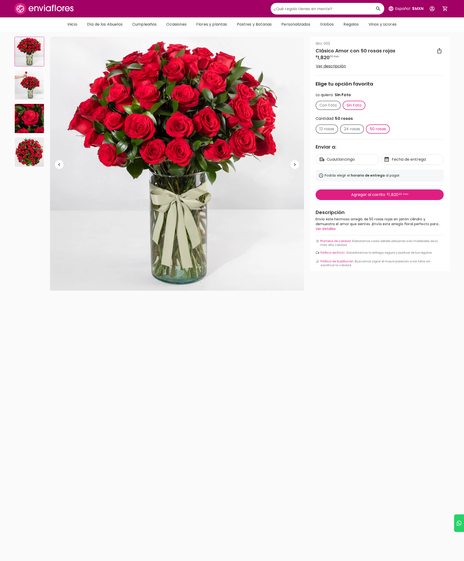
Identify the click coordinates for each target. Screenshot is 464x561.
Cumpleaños (144, 24)
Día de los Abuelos (105, 24)
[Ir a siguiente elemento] (294, 164)
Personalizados (295, 24)
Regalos (351, 24)
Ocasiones (176, 24)
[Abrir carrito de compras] (445, 8)
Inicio (72, 24)
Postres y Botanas (254, 24)
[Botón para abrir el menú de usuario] (432, 9)
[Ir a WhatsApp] (459, 523)
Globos (327, 24)
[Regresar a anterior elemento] (59, 164)
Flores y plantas (211, 24)
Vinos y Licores (383, 24)
